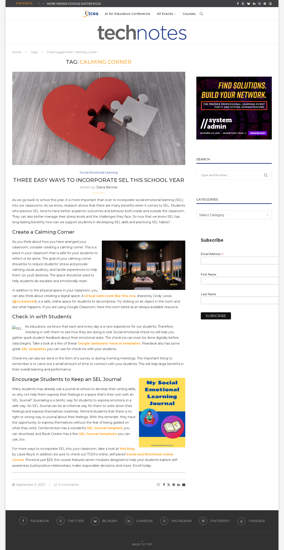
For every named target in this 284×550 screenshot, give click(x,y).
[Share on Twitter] (168, 485)
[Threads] (270, 3)
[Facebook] (238, 3)
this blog (127, 449)
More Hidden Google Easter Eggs (74, 3)
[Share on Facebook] (164, 485)
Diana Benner (107, 187)
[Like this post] (158, 485)
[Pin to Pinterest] (173, 485)
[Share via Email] (183, 485)
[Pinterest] (265, 3)
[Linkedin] (254, 3)
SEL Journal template (105, 428)
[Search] (201, 13)
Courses (189, 14)
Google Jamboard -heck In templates (109, 343)
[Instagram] (259, 3)
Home (16, 52)
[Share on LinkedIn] (178, 485)
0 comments (68, 485)
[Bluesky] (248, 3)
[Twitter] (242, 3)
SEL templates (34, 349)
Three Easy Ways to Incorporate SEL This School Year (98, 180)
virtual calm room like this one (110, 296)
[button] (39, 3)
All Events (165, 14)
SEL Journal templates (98, 434)
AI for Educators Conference (127, 14)
